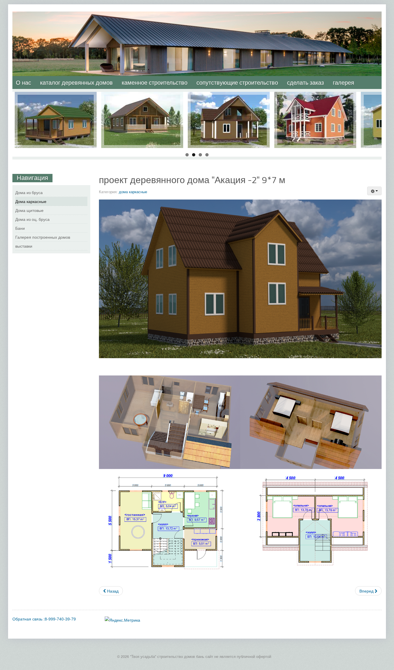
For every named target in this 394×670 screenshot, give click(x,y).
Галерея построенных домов (42, 237)
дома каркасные (133, 191)
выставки (23, 246)
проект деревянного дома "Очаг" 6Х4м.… (56, 100)
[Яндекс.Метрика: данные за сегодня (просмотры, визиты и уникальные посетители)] (122, 619)
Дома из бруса (29, 192)
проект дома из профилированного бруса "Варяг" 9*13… (142, 103)
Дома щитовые (29, 210)
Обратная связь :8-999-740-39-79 (44, 619)
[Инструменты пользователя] (374, 191)
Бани (20, 228)
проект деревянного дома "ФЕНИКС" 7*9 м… (315, 100)
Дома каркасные (30, 201)
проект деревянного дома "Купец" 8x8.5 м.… (228, 100)
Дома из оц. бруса (32, 219)
